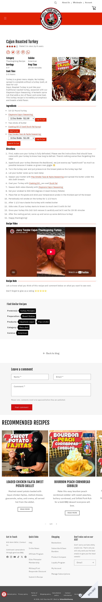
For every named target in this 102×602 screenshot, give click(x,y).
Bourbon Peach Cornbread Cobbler (72, 484)
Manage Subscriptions (60, 574)
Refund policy (12, 594)
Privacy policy (23, 594)
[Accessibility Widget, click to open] (4, 594)
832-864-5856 (12, 542)
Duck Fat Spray (33, 127)
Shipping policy (45, 594)
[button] (55, 2)
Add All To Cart (13, 143)
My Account (56, 568)
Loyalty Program (58, 562)
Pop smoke (43, 322)
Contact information (68, 594)
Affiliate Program (36, 554)
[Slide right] (56, 524)
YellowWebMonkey (66, 599)
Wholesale (77, 2)
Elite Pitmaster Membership (35, 561)
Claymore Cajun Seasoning (51, 187)
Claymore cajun (26, 322)
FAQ (30, 543)
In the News (34, 548)
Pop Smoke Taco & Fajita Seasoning (47, 177)
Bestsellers (56, 543)
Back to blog (52, 353)
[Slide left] (45, 524)
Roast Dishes (28, 316)
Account (88, 2)
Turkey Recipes (27, 310)
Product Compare (58, 557)
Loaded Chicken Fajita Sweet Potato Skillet (25, 484)
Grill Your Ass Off (46, 599)
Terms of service (34, 594)
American (22, 333)
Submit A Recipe (36, 577)
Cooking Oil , (35, 183)
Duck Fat (53, 183)
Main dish (23, 327)
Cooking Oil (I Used (17, 127)
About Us (66, 2)
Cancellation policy (56, 594)
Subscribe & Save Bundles (58, 550)
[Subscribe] (93, 562)
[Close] (80, 595)
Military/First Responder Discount (37, 570)
